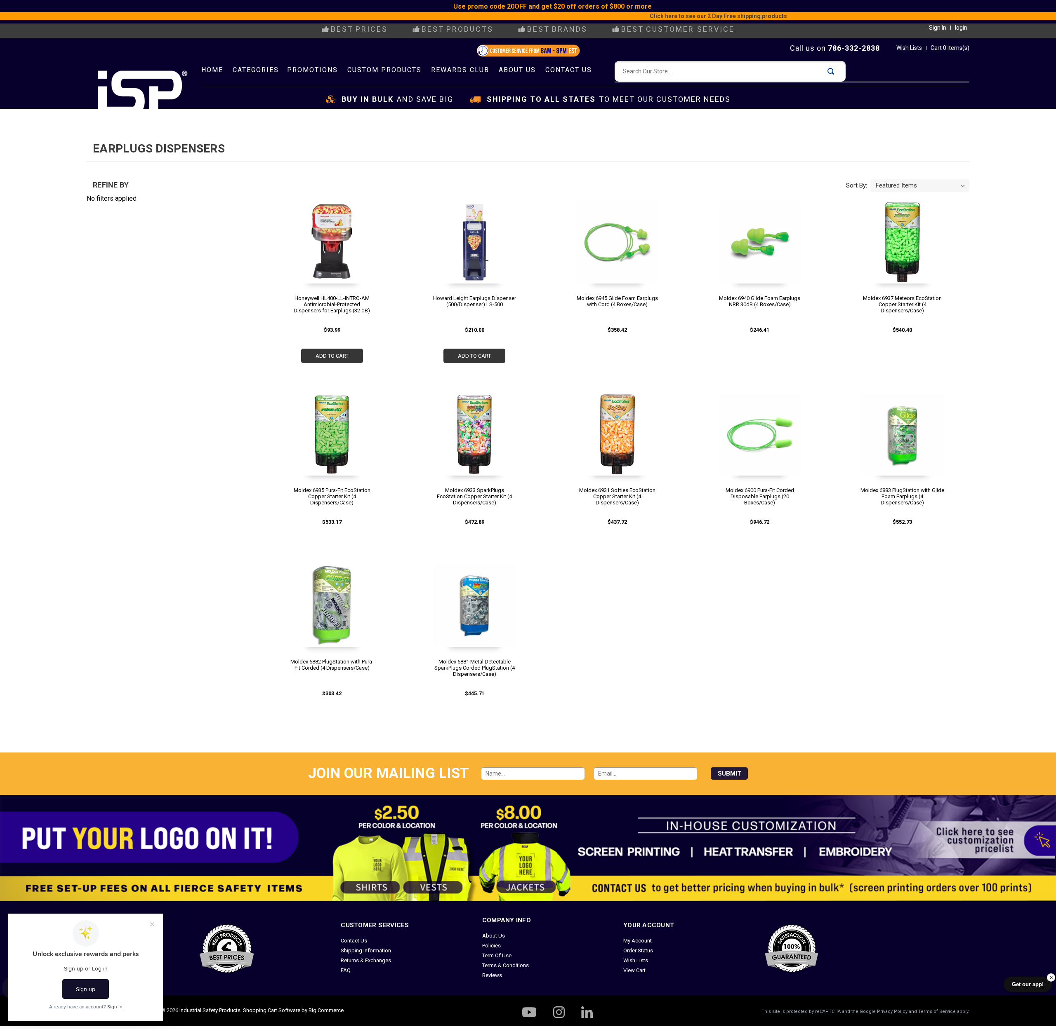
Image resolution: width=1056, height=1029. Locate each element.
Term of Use (497, 955)
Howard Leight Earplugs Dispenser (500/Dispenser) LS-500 (474, 301)
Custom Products (384, 70)
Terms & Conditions (505, 965)
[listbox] (919, 185)
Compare (329, 255)
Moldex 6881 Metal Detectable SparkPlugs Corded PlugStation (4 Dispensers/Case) (474, 668)
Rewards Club (460, 70)
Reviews (492, 975)
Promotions (312, 70)
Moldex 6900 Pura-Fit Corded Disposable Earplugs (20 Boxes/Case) (760, 496)
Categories (256, 70)
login (961, 28)
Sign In (937, 28)
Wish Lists (909, 48)
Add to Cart (332, 356)
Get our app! (1028, 984)
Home (212, 70)
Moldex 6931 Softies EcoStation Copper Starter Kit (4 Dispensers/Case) (617, 496)
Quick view (330, 240)
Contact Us (568, 70)
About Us (517, 70)
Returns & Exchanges (366, 960)
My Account (637, 941)
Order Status (638, 950)
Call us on (835, 48)
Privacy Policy (892, 1011)
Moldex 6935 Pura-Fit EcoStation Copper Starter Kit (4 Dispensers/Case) (332, 496)
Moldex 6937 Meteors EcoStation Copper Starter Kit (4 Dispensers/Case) (902, 304)
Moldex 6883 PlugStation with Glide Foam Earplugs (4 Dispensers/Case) (902, 496)
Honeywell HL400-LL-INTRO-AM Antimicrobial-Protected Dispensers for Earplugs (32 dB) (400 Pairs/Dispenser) (332, 304)
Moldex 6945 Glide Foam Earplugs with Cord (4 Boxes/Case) (617, 301)
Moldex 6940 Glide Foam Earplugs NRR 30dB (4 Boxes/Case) (759, 301)
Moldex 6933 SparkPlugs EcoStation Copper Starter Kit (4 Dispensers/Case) (474, 496)
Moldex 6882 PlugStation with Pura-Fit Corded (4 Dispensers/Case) (332, 665)
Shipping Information (366, 950)
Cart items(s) (950, 48)
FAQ (346, 970)
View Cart (634, 970)
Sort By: (856, 185)
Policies (491, 945)
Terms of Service (937, 1011)
